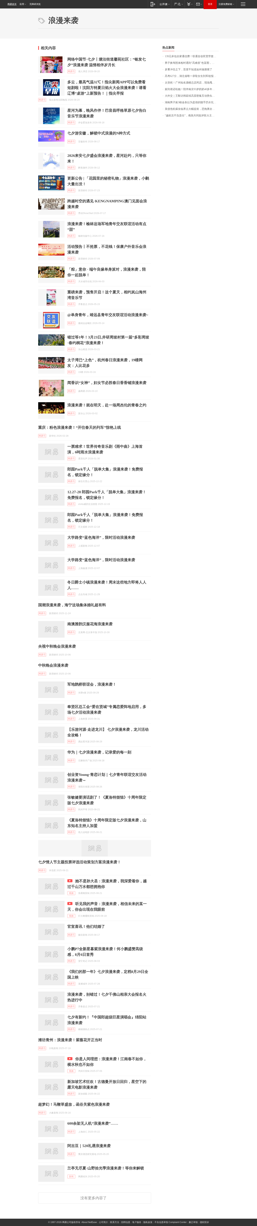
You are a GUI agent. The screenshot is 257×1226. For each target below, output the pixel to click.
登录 (210, 4)
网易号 (71, 71)
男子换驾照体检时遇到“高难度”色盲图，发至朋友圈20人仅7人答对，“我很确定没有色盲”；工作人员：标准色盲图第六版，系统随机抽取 (192, 62)
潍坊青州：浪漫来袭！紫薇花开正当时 (70, 1040)
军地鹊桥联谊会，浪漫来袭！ (91, 684)
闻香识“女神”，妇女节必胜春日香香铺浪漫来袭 (106, 383)
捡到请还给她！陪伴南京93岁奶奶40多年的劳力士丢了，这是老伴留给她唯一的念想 (192, 89)
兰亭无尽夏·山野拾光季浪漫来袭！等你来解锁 (105, 1168)
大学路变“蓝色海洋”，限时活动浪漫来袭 (101, 537)
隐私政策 (147, 1222)
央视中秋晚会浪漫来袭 (57, 646)
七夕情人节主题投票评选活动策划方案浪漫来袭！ (79, 862)
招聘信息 (125, 1222)
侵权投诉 (204, 1222)
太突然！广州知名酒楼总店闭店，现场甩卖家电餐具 (192, 82)
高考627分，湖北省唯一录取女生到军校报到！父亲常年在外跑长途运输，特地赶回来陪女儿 (192, 76)
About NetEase (89, 1222)
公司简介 (103, 1222)
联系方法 (114, 1222)
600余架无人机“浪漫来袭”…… (92, 1123)
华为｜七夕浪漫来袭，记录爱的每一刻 (99, 752)
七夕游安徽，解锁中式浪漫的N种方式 (98, 133)
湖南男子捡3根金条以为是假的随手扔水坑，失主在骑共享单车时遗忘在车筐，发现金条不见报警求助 (192, 102)
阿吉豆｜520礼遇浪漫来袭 (89, 1146)
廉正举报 (193, 1222)
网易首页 (12, 4)
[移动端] (153, 4)
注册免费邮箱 (225, 4)
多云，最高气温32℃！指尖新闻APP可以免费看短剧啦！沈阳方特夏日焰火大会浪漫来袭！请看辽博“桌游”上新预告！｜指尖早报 (106, 87)
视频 (71, 893)
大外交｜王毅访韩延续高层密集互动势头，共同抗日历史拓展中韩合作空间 (192, 95)
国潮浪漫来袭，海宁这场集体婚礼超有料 (72, 605)
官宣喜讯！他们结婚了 (86, 926)
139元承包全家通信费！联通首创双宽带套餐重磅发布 (192, 56)
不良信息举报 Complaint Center (170, 1222)
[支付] (189, 4)
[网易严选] (178, 4)
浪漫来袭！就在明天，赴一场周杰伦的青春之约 (106, 405)
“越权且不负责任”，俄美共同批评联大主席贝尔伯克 (192, 115)
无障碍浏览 (35, 4)
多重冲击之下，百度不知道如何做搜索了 (188, 69)
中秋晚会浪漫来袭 (53, 665)
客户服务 (136, 1222)
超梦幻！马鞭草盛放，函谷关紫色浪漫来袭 (74, 1104)
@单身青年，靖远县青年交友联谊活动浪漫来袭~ (107, 315)
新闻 (71, 1176)
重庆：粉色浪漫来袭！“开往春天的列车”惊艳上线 (79, 427)
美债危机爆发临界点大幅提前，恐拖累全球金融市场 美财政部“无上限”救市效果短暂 (192, 109)
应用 (22, 4)
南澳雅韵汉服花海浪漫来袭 (90, 624)
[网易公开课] (164, 4)
